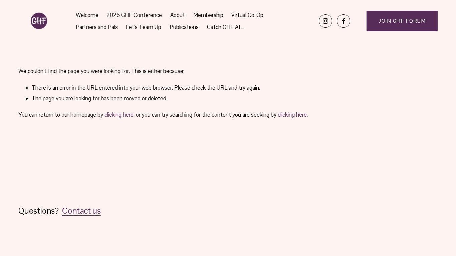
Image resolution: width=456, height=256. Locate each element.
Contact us (81, 210)
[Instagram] (325, 21)
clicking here (119, 114)
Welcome (87, 15)
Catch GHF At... (225, 27)
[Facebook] (343, 21)
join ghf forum (402, 21)
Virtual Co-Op (247, 15)
